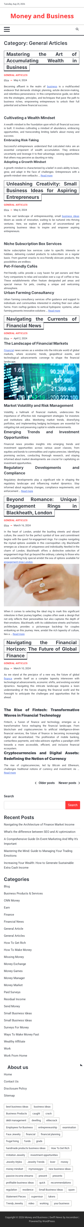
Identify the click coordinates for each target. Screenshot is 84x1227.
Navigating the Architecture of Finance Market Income (39, 824)
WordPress (48, 1221)
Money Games (13, 971)
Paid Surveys (12, 992)
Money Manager (14, 978)
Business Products (16, 1113)
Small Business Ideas (18, 1013)
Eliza (6, 80)
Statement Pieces (16, 1196)
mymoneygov (36, 1168)
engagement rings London (18, 562)
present (43, 1175)
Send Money (12, 1006)
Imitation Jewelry (15, 1155)
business (52, 86)
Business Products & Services (23, 893)
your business (61, 1203)
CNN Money (12, 900)
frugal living (12, 1141)
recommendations (61, 1182)
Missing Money (14, 957)
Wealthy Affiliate (14, 1041)
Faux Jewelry (13, 1134)
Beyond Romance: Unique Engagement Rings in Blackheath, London (41, 505)
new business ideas (60, 1168)
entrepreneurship (47, 1127)
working (44, 1203)
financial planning (50, 1134)
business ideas (70, 216)
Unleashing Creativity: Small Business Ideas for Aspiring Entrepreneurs (41, 190)
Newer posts (67, 783)
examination (69, 1127)
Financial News (14, 921)
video (31, 1203)
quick (42, 1182)
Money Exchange (15, 964)
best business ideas (17, 1106)
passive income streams (19, 1175)
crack (49, 1113)
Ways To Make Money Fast (21, 1034)
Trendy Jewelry (14, 1203)
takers (51, 1196)
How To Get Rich (15, 943)
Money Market (13, 985)
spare (71, 1189)
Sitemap (9, 1095)
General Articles (15, 75)
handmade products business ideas (26, 1148)
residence (27, 1189)
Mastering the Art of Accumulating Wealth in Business (41, 60)
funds (27, 1141)
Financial (9, 350)
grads (39, 1141)
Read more (47, 175)
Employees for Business (19, 1127)
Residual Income (15, 999)
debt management (16, 1120)
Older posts (47, 783)
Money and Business (42, 16)
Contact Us (11, 1081)
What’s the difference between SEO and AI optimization (39, 832)
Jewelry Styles (14, 1161)
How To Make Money (18, 950)
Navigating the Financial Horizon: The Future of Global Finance (41, 649)
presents (57, 1175)
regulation (11, 1189)
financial (30, 1134)
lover (52, 1161)
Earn (7, 907)
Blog (7, 886)
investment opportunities (44, 1155)
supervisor (37, 1196)
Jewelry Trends (36, 1161)
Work (7, 1048)
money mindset (14, 1168)
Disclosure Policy (15, 1088)
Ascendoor (72, 1217)
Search (9, 796)
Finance (9, 914)
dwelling (36, 1120)
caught (36, 1113)
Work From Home (15, 1055)
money (64, 1161)
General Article (13, 928)
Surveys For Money (16, 1027)
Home (8, 1074)
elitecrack (51, 1120)
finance (8, 678)
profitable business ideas (20, 1182)
